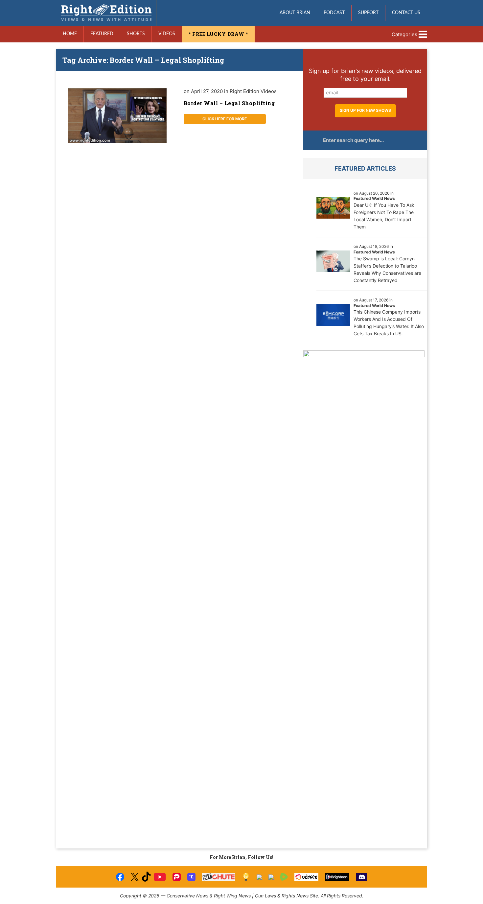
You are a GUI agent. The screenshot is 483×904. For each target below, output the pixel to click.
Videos (166, 34)
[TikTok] (146, 877)
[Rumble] (284, 876)
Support (368, 13)
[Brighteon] (337, 876)
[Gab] (259, 877)
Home (70, 34)
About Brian (295, 13)
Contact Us (406, 13)
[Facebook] (120, 876)
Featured (101, 34)
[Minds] (246, 876)
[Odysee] (306, 876)
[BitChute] (219, 876)
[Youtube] (159, 876)
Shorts (136, 34)
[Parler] (176, 876)
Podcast (334, 13)
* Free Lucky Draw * (218, 34)
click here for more (224, 118)
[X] (134, 876)
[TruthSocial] (191, 876)
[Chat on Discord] (361, 876)
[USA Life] (271, 877)
